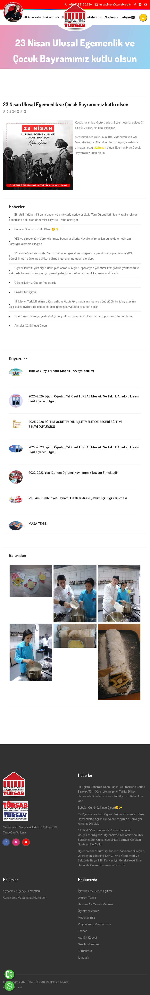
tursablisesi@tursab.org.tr (115, 4)
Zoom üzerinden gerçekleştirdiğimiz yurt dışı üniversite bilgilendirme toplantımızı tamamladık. (73, 316)
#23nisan (100, 147)
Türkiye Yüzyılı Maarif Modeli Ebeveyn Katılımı (61, 371)
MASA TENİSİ (38, 523)
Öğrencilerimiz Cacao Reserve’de (35, 282)
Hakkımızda (51, 17)
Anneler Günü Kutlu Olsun (30, 325)
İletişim (126, 17)
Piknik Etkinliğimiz (25, 292)
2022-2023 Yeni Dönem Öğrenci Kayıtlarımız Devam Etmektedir (73, 473)
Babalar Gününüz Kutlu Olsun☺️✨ (36, 229)
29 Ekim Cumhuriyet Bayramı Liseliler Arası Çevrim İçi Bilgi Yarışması (78, 498)
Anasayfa (34, 17)
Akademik (111, 17)
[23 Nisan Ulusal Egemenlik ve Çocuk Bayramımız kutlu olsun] (31, 581)
